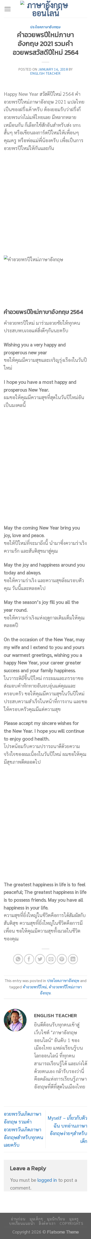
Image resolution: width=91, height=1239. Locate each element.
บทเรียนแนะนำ (22, 1223)
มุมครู (74, 1218)
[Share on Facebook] (29, 959)
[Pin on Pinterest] (62, 959)
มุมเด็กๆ (36, 1218)
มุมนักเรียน (56, 1218)
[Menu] (7, 9)
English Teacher (45, 73)
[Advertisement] (45, 203)
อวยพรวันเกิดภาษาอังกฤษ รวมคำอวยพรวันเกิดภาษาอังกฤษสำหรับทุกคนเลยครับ (23, 1129)
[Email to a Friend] (51, 959)
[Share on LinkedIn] (73, 959)
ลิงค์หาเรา (47, 1223)
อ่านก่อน (18, 1218)
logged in (47, 1179)
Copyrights (71, 1223)
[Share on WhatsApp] (18, 959)
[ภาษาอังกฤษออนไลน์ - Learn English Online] (45, 9)
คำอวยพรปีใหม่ (35, 986)
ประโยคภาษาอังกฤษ (45, 27)
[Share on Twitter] (40, 959)
